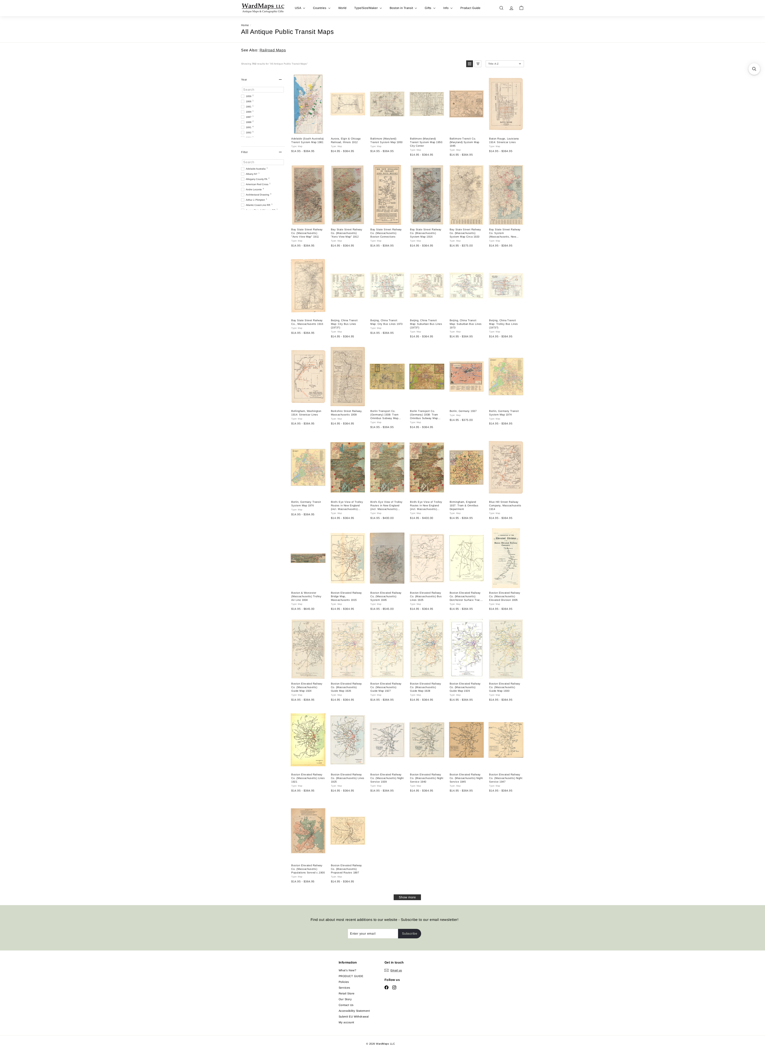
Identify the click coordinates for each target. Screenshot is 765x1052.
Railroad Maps (273, 50)
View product (308, 129)
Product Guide (470, 8)
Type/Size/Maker (366, 8)
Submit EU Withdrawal (354, 1016)
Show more (407, 897)
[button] (469, 63)
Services (344, 987)
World (342, 8)
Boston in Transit (402, 8)
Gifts (428, 8)
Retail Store (347, 993)
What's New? (347, 970)
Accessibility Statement (354, 1010)
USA (298, 8)
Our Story (345, 999)
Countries (320, 8)
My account (346, 1022)
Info (446, 8)
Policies (344, 981)
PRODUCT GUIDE (351, 976)
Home (245, 25)
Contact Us (346, 1005)
